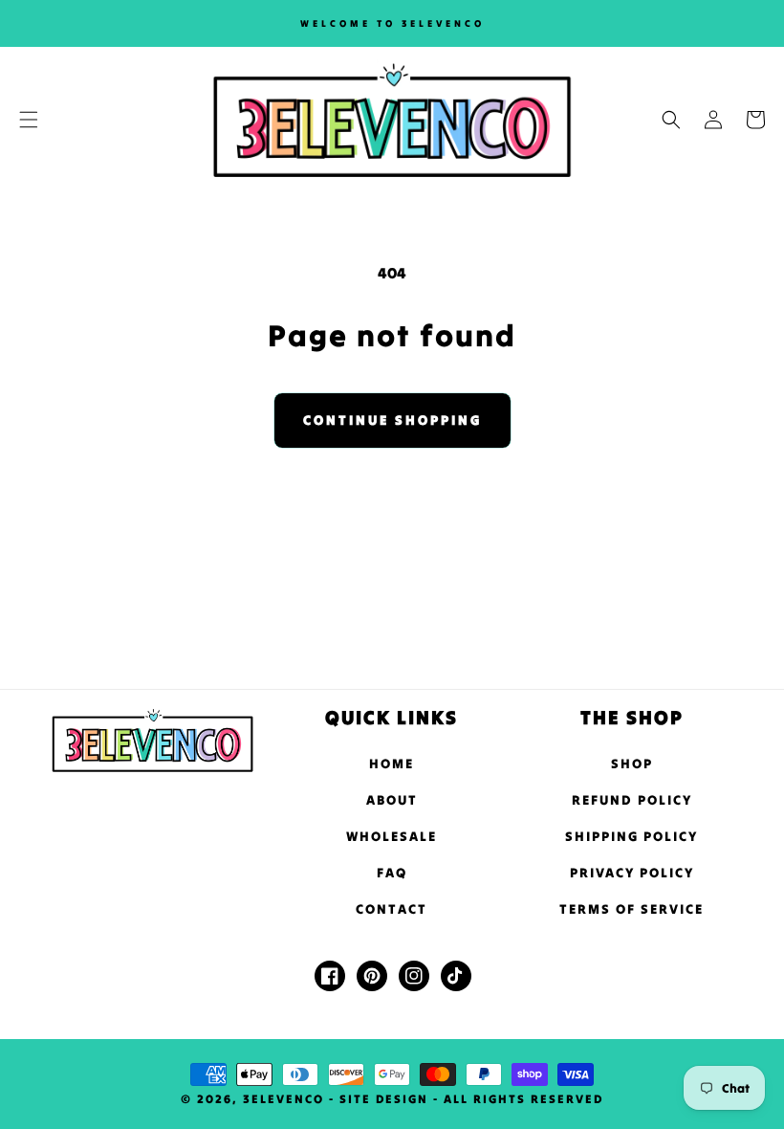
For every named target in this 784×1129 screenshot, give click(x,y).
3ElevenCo (283, 1099)
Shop (632, 763)
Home (391, 763)
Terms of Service (631, 909)
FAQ (392, 872)
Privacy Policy (632, 872)
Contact (391, 909)
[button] (29, 120)
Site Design (383, 1099)
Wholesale (391, 836)
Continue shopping (392, 420)
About (392, 799)
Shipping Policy (631, 836)
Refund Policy (632, 799)
